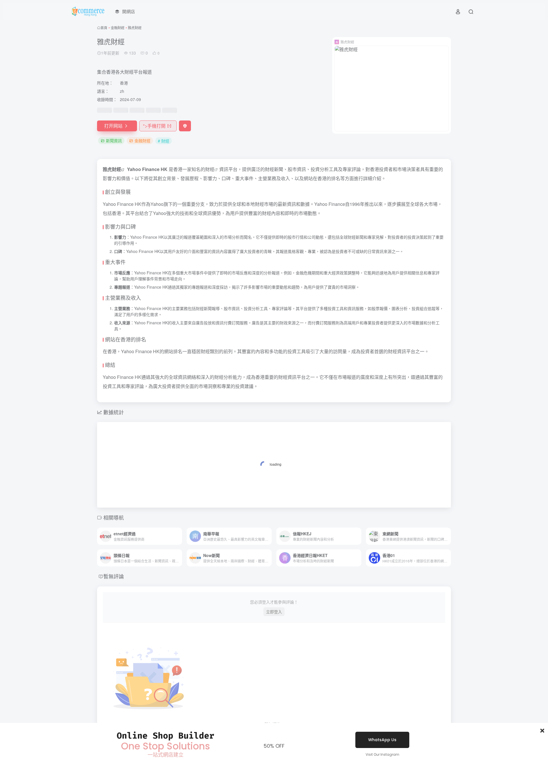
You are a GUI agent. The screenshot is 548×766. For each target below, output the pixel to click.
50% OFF (274, 745)
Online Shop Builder (165, 736)
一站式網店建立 (166, 754)
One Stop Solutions (165, 746)
